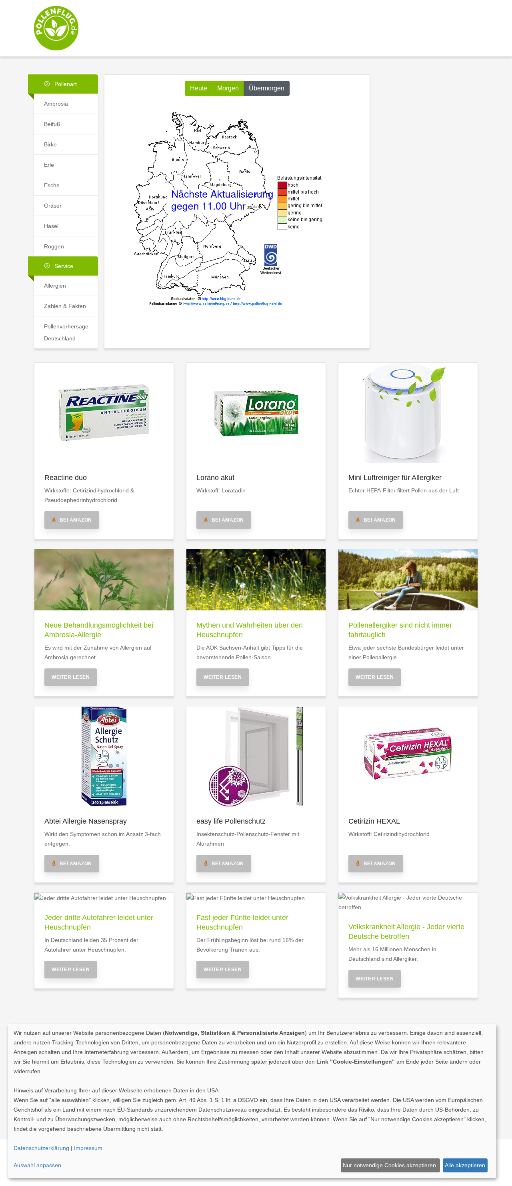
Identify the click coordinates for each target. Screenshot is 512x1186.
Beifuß (52, 124)
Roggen (54, 246)
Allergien (55, 285)
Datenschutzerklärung (41, 1148)
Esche (52, 185)
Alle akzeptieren (465, 1165)
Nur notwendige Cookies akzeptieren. (390, 1165)
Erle (49, 165)
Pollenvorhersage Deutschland (66, 332)
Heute (198, 88)
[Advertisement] (313, 21)
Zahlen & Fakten (65, 306)
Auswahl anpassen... (40, 1165)
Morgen (228, 88)
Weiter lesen (71, 677)
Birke (50, 144)
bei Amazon (74, 520)
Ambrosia (56, 103)
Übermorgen (266, 88)
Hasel (51, 226)
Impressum (88, 1148)
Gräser (53, 205)
